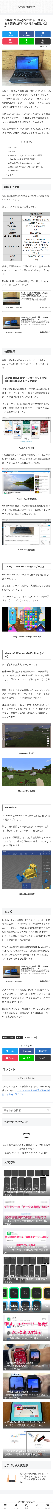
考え (20, 1037)
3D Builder (14, 171)
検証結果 (11, 151)
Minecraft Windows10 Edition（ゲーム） (27, 167)
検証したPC (13, 147)
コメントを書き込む (26, 1078)
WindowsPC (9, 1037)
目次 (23, 142)
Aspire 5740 (31, 1037)
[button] (48, 1110)
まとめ (10, 175)
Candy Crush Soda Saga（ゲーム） (25, 163)
